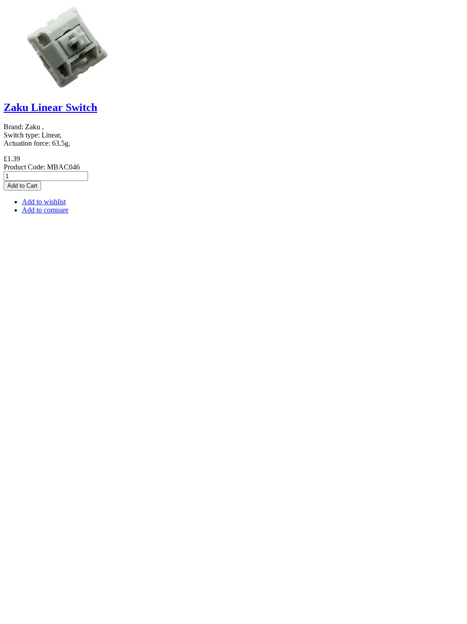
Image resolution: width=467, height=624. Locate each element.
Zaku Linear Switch (50, 107)
